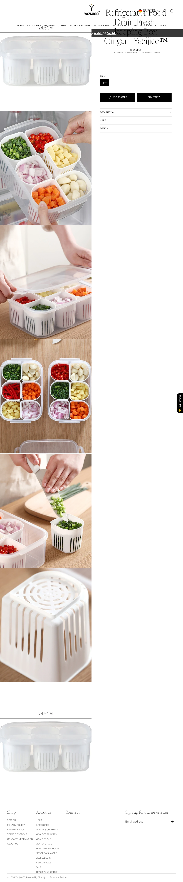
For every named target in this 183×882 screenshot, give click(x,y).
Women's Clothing (47, 829)
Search (11, 820)
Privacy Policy (16, 825)
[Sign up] (172, 821)
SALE (38, 867)
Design (104, 128)
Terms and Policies (58, 877)
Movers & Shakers (46, 853)
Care (103, 120)
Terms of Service (17, 834)
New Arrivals (43, 862)
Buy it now (154, 97)
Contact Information (20, 839)
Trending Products (48, 848)
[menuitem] (163, 25)
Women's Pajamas (46, 834)
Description (107, 112)
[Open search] (164, 11)
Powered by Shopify (35, 877)
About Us (12, 843)
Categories (42, 825)
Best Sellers (43, 857)
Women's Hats (44, 843)
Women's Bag (43, 839)
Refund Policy (15, 829)
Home (39, 820)
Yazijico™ (20, 877)
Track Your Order (47, 872)
